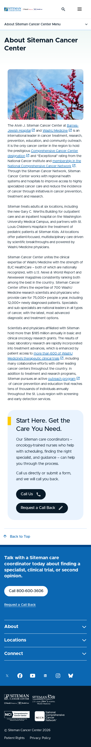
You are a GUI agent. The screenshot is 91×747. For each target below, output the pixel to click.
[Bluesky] (71, 676)
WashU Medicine (55, 130)
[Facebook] (20, 676)
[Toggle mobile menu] (79, 9)
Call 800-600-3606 (26, 591)
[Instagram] (58, 676)
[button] (45, 627)
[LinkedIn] (45, 676)
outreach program (62, 378)
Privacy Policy (40, 738)
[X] (7, 676)
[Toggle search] (63, 9)
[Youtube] (33, 676)
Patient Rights (14, 738)
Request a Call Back (20, 604)
